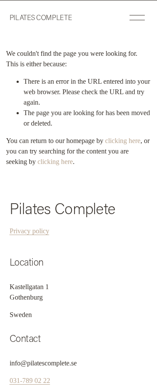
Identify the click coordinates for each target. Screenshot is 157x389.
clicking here (122, 140)
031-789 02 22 (30, 380)
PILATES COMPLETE (41, 17)
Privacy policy (29, 231)
